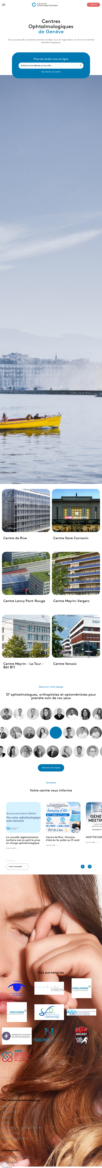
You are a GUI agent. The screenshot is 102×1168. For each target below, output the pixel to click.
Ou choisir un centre (51, 72)
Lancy (5, 1117)
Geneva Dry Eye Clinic (15, 1138)
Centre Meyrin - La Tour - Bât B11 (22, 1128)
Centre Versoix (11, 1133)
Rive (4, 1106)
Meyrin (6, 1122)
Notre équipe (10, 1162)
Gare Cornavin (11, 1112)
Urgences (93, 4)
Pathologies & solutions (16, 1157)
